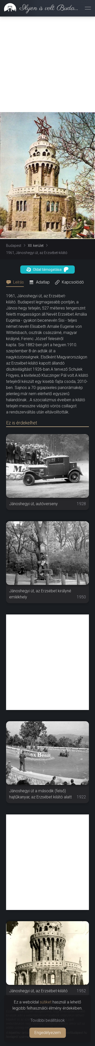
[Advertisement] (47, 64)
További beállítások (47, 1020)
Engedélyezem (47, 1032)
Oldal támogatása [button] (47, 269)
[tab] (16, 282)
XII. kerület (36, 246)
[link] (40, 8)
